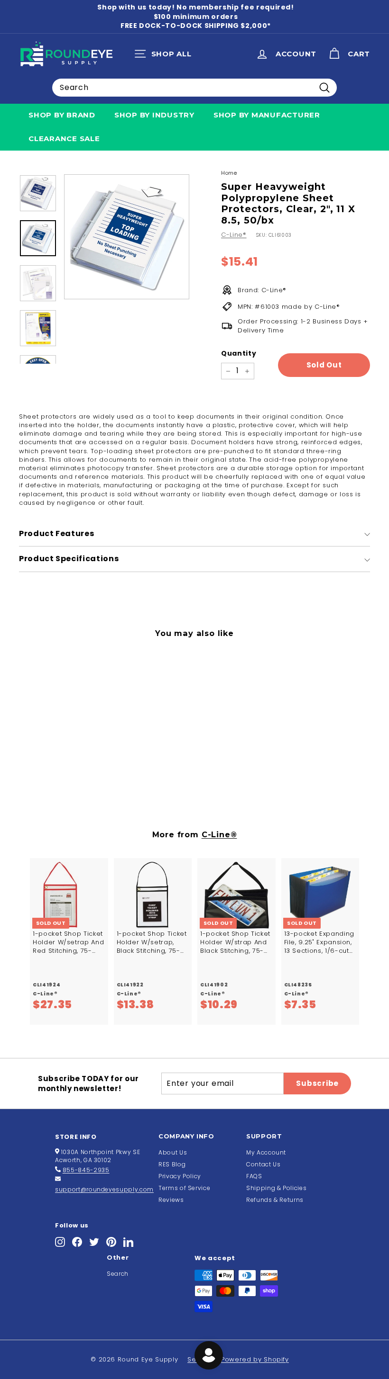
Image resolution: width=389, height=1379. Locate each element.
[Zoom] (127, 237)
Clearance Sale (64, 138)
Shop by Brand (61, 114)
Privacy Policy (179, 1176)
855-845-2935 (86, 1170)
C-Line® (234, 234)
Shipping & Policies (276, 1188)
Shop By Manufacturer (266, 114)
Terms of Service (184, 1188)
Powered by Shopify (255, 1359)
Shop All (165, 56)
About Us (172, 1152)
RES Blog (171, 1164)
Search (118, 1274)
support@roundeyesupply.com (104, 1189)
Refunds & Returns (275, 1200)
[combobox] (194, 88)
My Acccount (266, 1152)
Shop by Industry (154, 114)
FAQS (254, 1176)
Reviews (171, 1200)
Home (229, 173)
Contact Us (263, 1164)
